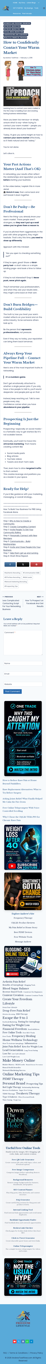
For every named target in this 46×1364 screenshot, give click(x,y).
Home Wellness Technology (20, 1040)
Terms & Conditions (18, 1353)
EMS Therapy (22, 1014)
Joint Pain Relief (12, 1046)
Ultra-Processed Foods (26, 1097)
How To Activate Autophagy (13, 1043)
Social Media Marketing (13, 32)
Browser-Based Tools (12, 992)
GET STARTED (18, 8)
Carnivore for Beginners (32, 992)
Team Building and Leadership (16, 35)
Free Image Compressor (23, 1170)
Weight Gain (17, 1100)
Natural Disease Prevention (34, 1064)
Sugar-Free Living (25, 1090)
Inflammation (31, 1043)
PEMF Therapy (13, 1079)
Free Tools (7, 1036)
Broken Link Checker (23, 1228)
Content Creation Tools (34, 995)
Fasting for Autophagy (29, 1022)
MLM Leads (27, 577)
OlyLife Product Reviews (23, 923)
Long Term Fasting (31, 1050)
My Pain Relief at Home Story (23, 927)
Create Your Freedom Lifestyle (17, 1001)
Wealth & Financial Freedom (15, 37)
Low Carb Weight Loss (11, 1057)
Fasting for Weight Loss (16, 1025)
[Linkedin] (23, 1341)
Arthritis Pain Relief (14, 981)
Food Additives (33, 1029)
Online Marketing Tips (21, 1074)
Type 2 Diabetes (10, 1097)
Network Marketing (12, 26)
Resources (17, 13)
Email (6, 674)
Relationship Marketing (30, 1087)
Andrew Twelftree (11, 58)
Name (7, 663)
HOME (15, 3)
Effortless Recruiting (12, 577)
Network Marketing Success (14, 1070)
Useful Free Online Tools (23, 1148)
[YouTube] (14, 1341)
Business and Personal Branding (17, 23)
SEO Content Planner (23, 1190)
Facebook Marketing (10, 1022)
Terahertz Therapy (28, 1093)
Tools (36, 8)
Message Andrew (23, 942)
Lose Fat (7, 1053)
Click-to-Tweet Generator (23, 1238)
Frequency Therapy (23, 918)
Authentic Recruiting (12, 573)
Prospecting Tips (11, 586)
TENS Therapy (9, 1094)
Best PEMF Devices (23, 932)
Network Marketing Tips (14, 29)
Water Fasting (7, 1100)
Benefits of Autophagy (13, 985)
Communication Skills (31, 573)
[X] (19, 1341)
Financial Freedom (15, 1028)
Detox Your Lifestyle (10, 1007)
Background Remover (23, 1180)
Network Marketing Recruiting (15, 582)
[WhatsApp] (27, 1341)
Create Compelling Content (23, 526)
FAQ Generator (23, 1200)
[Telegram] (31, 1341)
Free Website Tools (23, 937)
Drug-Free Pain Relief (16, 1010)
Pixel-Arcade (27, 13)
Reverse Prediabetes (10, 1090)
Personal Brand (14, 1083)
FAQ (5, 1353)
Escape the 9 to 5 (15, 1018)
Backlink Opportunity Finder (23, 1220)
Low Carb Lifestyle (18, 1054)
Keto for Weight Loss (32, 1046)
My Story (22, 3)
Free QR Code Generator (23, 1160)
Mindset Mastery (8, 1064)
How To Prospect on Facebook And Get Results (34, 602)
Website (8, 684)
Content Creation (13, 995)
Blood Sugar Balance (16, 988)
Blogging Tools (29, 985)
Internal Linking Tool (23, 1210)
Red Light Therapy (12, 1087)
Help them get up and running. (24, 553)
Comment (9, 632)
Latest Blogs (31, 3)
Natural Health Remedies (12, 1067)
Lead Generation (13, 1050)
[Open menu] (44, 8)
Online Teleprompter (23, 1246)
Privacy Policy (36, 1353)
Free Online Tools (12, 1032)
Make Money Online (19, 1060)
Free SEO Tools (29, 1033)
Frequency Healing (24, 1036)
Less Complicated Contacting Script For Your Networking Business (12, 603)
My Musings (28, 8)
